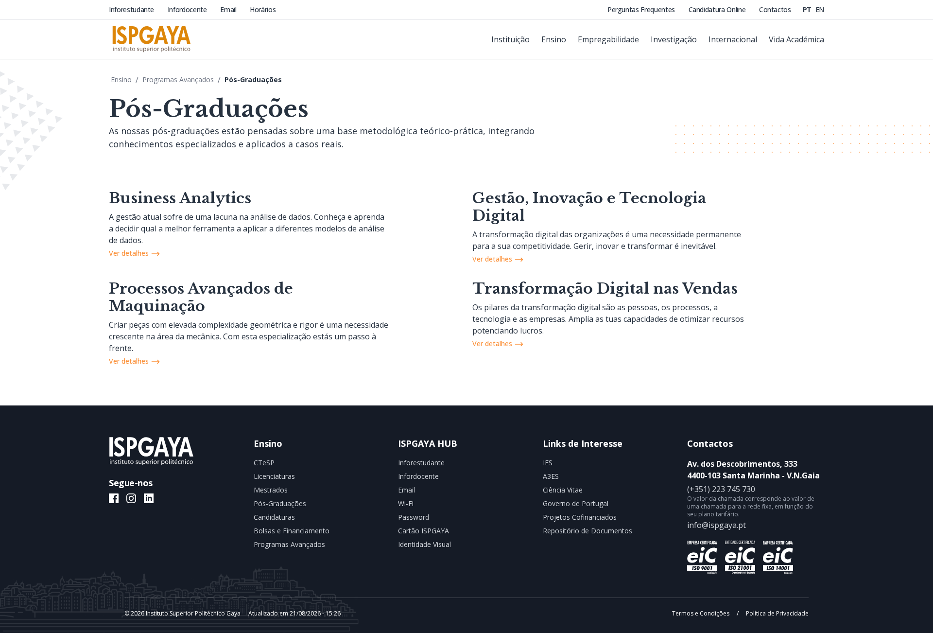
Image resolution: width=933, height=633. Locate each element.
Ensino (121, 79)
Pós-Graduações (253, 79)
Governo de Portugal (575, 503)
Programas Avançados (178, 79)
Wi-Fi (406, 503)
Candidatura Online (718, 9)
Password (413, 517)
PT (808, 9)
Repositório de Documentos (587, 530)
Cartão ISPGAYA (423, 530)
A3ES (551, 476)
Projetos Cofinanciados (580, 517)
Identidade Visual (424, 544)
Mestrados (271, 489)
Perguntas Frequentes (642, 9)
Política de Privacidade (776, 613)
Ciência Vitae (563, 489)
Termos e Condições (701, 613)
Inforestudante (132, 9)
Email (229, 9)
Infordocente (188, 9)
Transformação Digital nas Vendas (605, 289)
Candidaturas (274, 517)
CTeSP (264, 462)
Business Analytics (180, 198)
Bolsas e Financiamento (291, 530)
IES (548, 462)
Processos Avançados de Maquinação (201, 297)
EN (819, 9)
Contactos (775, 9)
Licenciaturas (274, 476)
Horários (263, 9)
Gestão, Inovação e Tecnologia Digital (589, 207)
